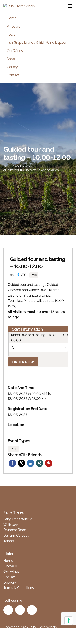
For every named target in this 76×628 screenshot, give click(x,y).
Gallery (12, 67)
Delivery (9, 582)
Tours (11, 34)
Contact (13, 75)
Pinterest (48, 463)
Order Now (23, 362)
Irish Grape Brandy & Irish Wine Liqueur (36, 43)
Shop (11, 59)
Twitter (21, 463)
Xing (39, 463)
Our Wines (15, 51)
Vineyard (13, 26)
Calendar (22, 165)
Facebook (12, 463)
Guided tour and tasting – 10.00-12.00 (31, 170)
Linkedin (30, 463)
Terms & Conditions (18, 588)
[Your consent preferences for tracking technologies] (69, 621)
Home (11, 18)
